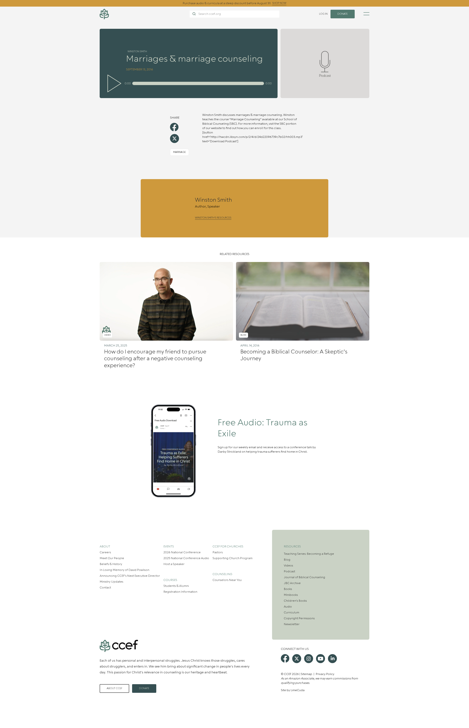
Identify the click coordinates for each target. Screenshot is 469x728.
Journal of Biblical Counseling (304, 577)
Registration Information (180, 592)
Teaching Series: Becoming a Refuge (309, 554)
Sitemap (306, 674)
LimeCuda (297, 690)
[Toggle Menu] (366, 14)
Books (288, 589)
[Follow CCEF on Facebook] (285, 658)
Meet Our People (112, 558)
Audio (288, 607)
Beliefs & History (111, 564)
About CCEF (114, 688)
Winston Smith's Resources (213, 218)
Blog (287, 560)
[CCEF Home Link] (145, 14)
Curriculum (291, 612)
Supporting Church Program (232, 558)
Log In (323, 14)
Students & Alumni (176, 586)
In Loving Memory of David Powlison (124, 570)
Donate (144, 688)
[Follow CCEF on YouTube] (320, 658)
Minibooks (291, 595)
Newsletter (292, 624)
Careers (105, 552)
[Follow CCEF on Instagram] (308, 658)
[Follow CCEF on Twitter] (296, 658)
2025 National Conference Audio (186, 558)
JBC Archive (292, 583)
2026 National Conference (182, 552)
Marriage (179, 152)
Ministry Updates (111, 582)
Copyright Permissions (299, 618)
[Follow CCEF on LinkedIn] (332, 658)
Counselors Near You (227, 580)
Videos (288, 566)
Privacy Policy (325, 674)
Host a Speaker (173, 564)
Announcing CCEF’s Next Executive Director (130, 576)
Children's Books (295, 601)
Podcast (289, 571)
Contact (105, 588)
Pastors (218, 552)
